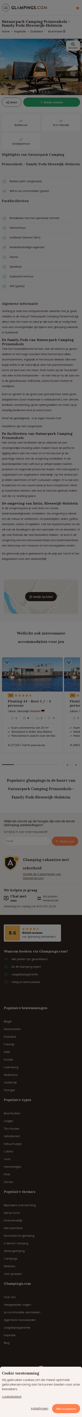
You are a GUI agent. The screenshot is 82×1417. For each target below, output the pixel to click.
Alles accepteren (66, 1408)
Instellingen (39, 1408)
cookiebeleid (11, 1397)
